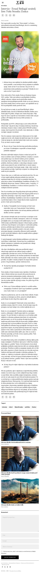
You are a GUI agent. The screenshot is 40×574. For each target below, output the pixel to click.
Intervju (4, 5)
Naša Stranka (19, 407)
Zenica (34, 407)
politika (27, 407)
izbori (11, 407)
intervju (4, 407)
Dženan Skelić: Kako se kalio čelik (12, 505)
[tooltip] (2, 15)
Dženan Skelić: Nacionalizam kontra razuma (16, 442)
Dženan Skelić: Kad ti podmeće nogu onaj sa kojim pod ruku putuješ (19, 473)
